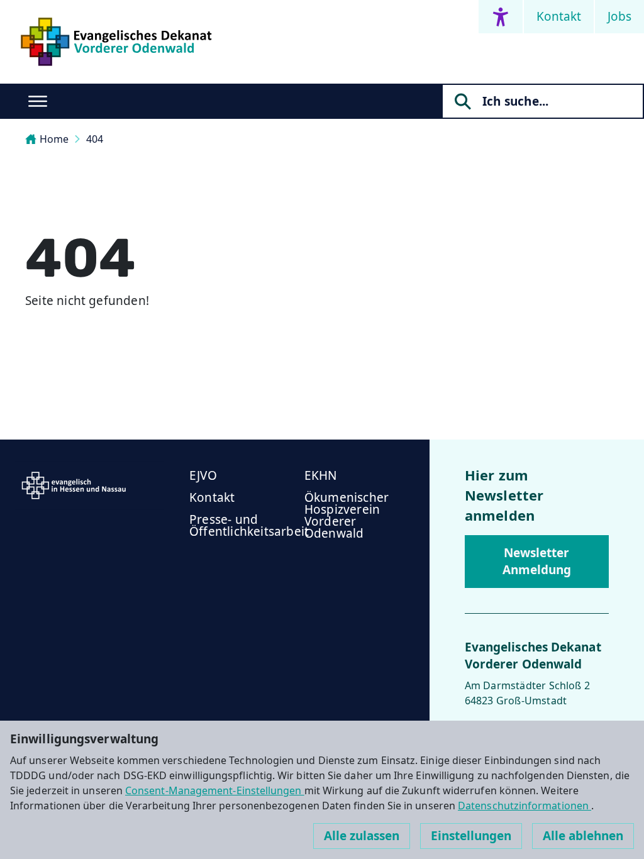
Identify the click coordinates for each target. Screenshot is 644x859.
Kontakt (558, 16)
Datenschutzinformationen (524, 805)
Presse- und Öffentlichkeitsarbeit (249, 525)
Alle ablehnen (583, 836)
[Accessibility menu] (501, 16)
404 (94, 139)
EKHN (320, 475)
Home (54, 139)
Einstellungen (471, 836)
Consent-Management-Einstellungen (214, 790)
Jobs (619, 16)
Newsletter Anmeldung (536, 561)
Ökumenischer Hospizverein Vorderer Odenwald (346, 515)
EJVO (203, 475)
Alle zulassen (361, 836)
